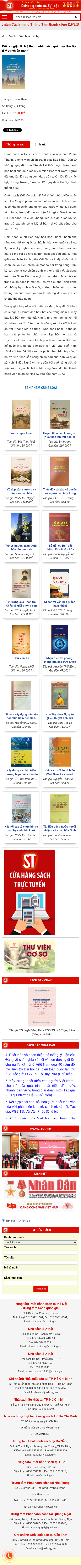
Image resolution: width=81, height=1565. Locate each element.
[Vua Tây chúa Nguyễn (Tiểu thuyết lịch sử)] (60, 695)
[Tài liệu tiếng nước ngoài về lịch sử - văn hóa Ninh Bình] (60, 808)
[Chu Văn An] (21, 639)
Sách (12, 36)
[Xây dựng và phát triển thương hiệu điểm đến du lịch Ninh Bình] (21, 751)
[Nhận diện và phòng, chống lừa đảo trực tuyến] (60, 639)
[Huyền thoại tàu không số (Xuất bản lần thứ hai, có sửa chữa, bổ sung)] (60, 414)
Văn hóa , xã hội (29, 36)
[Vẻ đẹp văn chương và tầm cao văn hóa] (21, 470)
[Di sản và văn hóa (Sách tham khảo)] (60, 583)
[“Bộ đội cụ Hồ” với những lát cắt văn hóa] (60, 527)
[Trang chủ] (3, 36)
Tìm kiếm (41, 1288)
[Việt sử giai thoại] (21, 414)
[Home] (40, 6)
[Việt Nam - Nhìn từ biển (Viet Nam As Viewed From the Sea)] (60, 751)
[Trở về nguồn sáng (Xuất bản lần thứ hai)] (21, 527)
